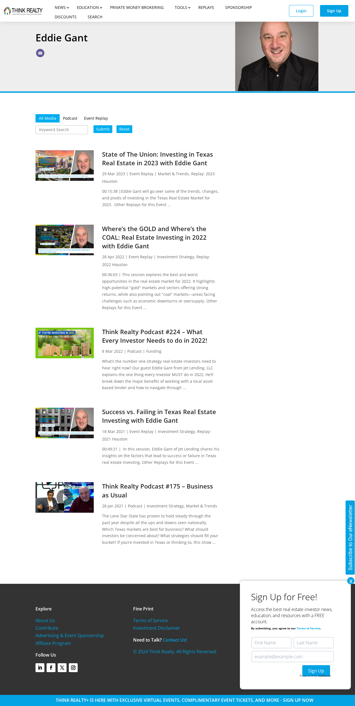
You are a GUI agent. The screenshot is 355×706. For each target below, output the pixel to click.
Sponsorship (238, 7)
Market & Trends (173, 173)
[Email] (40, 53)
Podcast (134, 351)
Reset (124, 129)
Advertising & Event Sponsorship (70, 635)
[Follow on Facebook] (51, 667)
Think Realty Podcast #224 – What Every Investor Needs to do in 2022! (154, 335)
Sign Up (334, 10)
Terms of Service (150, 620)
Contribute (47, 628)
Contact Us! (175, 640)
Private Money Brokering (137, 7)
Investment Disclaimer (156, 628)
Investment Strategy (175, 256)
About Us (45, 620)
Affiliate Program (53, 643)
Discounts (66, 16)
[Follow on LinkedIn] (40, 667)
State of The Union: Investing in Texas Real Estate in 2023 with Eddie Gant (157, 158)
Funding (153, 351)
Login (301, 10)
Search (95, 16)
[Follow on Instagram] (73, 667)
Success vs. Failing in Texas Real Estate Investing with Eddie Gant (159, 415)
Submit (103, 129)
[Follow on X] (62, 667)
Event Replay (141, 173)
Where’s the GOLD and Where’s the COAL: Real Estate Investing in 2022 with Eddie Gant (154, 237)
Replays (206, 7)
